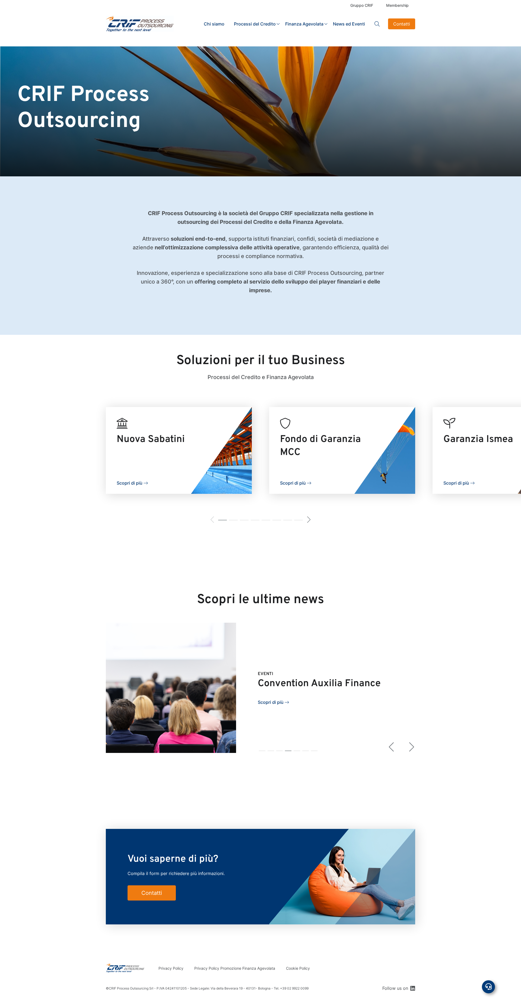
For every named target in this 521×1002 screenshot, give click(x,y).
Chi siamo (214, 24)
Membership (397, 5)
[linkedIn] (412, 988)
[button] (222, 520)
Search (377, 23)
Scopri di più (129, 483)
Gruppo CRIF (361, 5)
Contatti (401, 24)
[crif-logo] (140, 23)
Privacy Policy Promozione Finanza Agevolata (234, 968)
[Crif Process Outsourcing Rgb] (125, 967)
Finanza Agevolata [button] (304, 24)
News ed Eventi (349, 24)
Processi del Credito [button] (255, 24)
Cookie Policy (298, 968)
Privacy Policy (170, 968)
